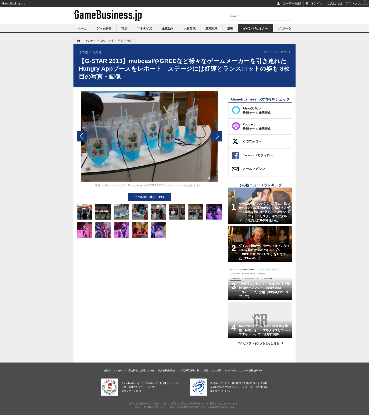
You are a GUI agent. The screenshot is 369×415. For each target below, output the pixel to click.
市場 (124, 28)
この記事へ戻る (149, 196)
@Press (258, 370)
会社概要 (216, 370)
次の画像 (216, 136)
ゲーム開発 (104, 28)
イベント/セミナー (255, 28)
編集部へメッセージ (114, 370)
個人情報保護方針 (167, 370)
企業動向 (168, 28)
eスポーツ (284, 28)
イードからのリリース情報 (239, 370)
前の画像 (82, 136)
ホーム (82, 28)
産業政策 (211, 28)
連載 (230, 28)
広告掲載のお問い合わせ (141, 370)
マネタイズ (144, 28)
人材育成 (190, 28)
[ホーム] (78, 40)
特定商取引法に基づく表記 (194, 370)
